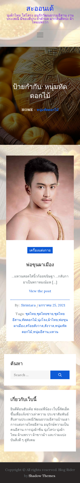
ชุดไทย (30, 314)
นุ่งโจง (42, 320)
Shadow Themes (42, 476)
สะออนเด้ (40, 8)
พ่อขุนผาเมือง (40, 265)
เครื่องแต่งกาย (40, 250)
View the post (40, 291)
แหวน (53, 332)
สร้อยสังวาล (35, 326)
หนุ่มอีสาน (41, 332)
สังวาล (49, 326)
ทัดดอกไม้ (29, 320)
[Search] (60, 375)
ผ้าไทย (53, 320)
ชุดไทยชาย (45, 314)
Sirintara (28, 305)
